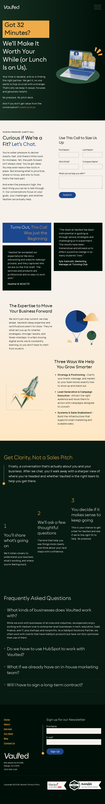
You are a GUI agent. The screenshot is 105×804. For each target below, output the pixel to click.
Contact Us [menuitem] (9, 743)
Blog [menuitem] (6, 739)
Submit (67, 195)
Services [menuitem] (8, 729)
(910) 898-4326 (10, 769)
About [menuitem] (7, 724)
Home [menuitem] (7, 720)
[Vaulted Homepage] (11, 7)
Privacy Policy (34, 784)
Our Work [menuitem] (8, 734)
